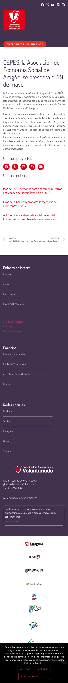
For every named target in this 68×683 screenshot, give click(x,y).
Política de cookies (12, 331)
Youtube (7, 451)
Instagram (8, 431)
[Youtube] (52, 4)
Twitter (6, 421)
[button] (62, 36)
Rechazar (42, 669)
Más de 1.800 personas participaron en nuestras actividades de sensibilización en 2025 (32, 190)
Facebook (7, 411)
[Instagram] (63, 4)
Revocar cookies (12, 521)
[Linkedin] (58, 4)
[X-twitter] (47, 4)
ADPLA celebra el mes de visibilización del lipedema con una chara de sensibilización (29, 217)
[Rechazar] (63, 662)
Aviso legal (8, 326)
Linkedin (7, 441)
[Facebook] (42, 4)
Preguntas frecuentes (13, 303)
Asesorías (7, 283)
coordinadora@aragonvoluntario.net (20, 497)
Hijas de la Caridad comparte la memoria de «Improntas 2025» (30, 204)
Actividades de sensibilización (17, 374)
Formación (8, 274)
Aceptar (25, 669)
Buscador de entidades (14, 354)
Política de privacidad (13, 321)
